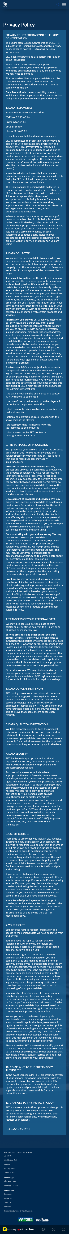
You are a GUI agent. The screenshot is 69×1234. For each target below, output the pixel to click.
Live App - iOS (10, 1181)
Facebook (8, 1194)
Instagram (8, 1198)
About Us (8, 1156)
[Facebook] (44, 1229)
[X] (53, 1229)
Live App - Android (11, 1185)
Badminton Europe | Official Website (18, 1211)
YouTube (7, 1202)
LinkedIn (7, 1207)
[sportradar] (19, 1229)
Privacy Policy (9, 1168)
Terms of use (9, 1173)
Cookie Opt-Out (10, 1160)
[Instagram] (63, 1229)
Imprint (7, 1164)
